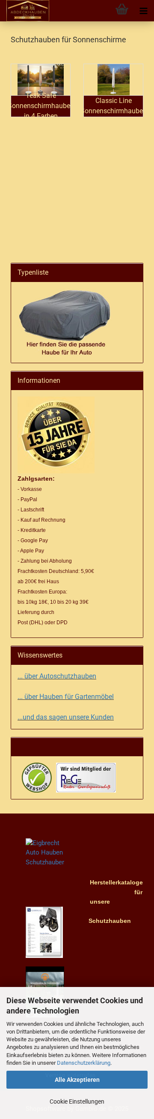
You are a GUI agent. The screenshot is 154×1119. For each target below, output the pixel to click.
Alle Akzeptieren (77, 1079)
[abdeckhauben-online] (24, 10)
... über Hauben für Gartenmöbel (66, 697)
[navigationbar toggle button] (143, 10)
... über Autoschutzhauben (57, 676)
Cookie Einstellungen (77, 1101)
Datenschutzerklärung (83, 1063)
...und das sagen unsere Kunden (66, 717)
